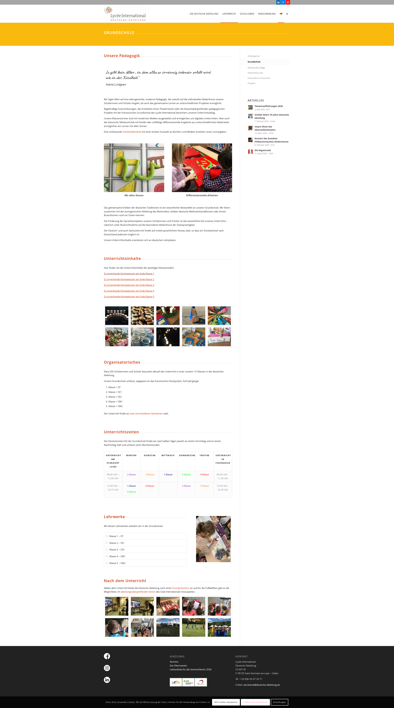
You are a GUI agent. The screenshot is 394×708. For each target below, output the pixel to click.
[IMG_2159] (168, 315)
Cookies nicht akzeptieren (255, 702)
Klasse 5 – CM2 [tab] (117, 563)
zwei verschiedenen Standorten (146, 413)
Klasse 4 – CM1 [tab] (117, 556)
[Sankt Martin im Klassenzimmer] (194, 336)
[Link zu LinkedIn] (278, 2)
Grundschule (254, 61)
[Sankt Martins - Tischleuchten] (117, 315)
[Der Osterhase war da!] (194, 315)
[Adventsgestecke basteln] (117, 336)
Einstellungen (279, 702)
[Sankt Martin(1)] (168, 336)
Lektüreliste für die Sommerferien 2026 (191, 669)
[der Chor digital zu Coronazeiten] (117, 606)
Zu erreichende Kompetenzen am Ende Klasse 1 (129, 273)
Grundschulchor (180, 588)
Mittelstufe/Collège (256, 67)
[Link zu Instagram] (287, 2)
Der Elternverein (178, 665)
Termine (174, 661)
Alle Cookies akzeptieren (226, 702)
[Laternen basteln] (142, 336)
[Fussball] (219, 627)
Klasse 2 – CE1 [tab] (117, 542)
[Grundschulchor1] (168, 606)
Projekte (251, 83)
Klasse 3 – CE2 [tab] (117, 549)
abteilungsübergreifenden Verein (138, 591)
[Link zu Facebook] (283, 2)
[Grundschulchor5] (142, 627)
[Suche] (287, 14)
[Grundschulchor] (117, 627)
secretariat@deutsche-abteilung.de (261, 684)
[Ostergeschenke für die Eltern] (219, 336)
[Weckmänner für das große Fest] (142, 315)
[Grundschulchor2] (219, 606)
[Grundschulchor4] (194, 606)
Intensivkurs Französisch (259, 78)
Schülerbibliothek (132, 131)
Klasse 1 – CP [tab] (116, 536)
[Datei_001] (194, 627)
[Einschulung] (219, 315)
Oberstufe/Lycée (255, 72)
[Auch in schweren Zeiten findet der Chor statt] (142, 606)
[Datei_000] (168, 627)
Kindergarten (254, 56)
